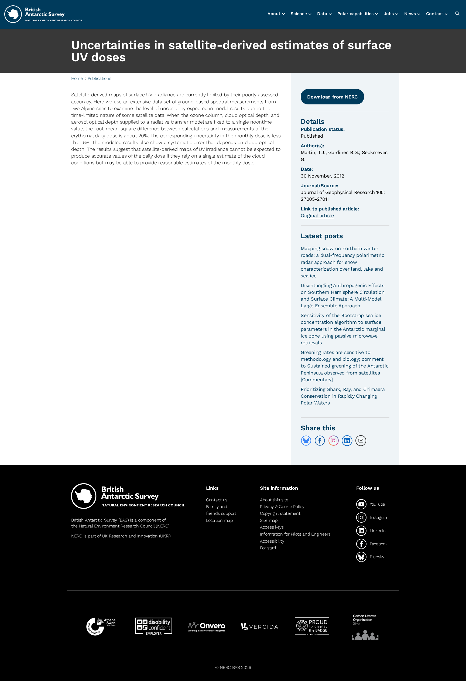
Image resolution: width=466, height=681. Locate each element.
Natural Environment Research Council (117, 526)
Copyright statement (280, 513)
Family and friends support (221, 510)
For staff (268, 547)
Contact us (216, 499)
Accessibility (272, 541)
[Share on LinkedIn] (347, 440)
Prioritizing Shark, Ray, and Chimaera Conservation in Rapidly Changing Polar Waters (343, 396)
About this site (274, 499)
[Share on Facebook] (319, 440)
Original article (317, 215)
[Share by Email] (360, 440)
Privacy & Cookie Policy (282, 506)
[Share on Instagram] (333, 440)
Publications (99, 78)
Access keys (272, 527)
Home (77, 78)
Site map (269, 520)
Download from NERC (332, 97)
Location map (219, 520)
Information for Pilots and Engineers (295, 534)
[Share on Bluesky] (306, 440)
